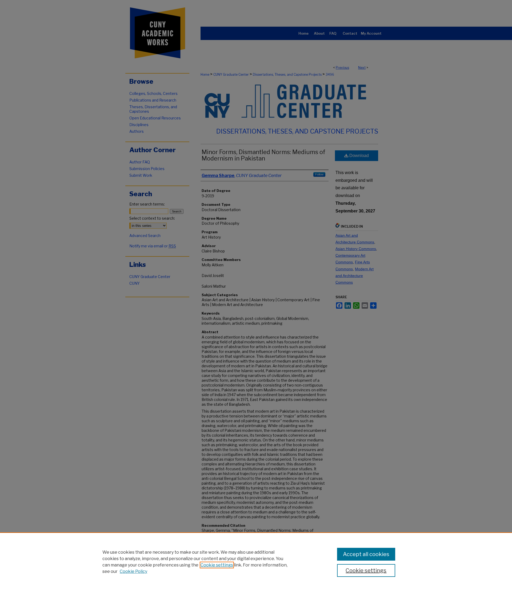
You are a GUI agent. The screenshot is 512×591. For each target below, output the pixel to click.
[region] (256, 561)
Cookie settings (217, 565)
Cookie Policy (133, 571)
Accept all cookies (366, 554)
